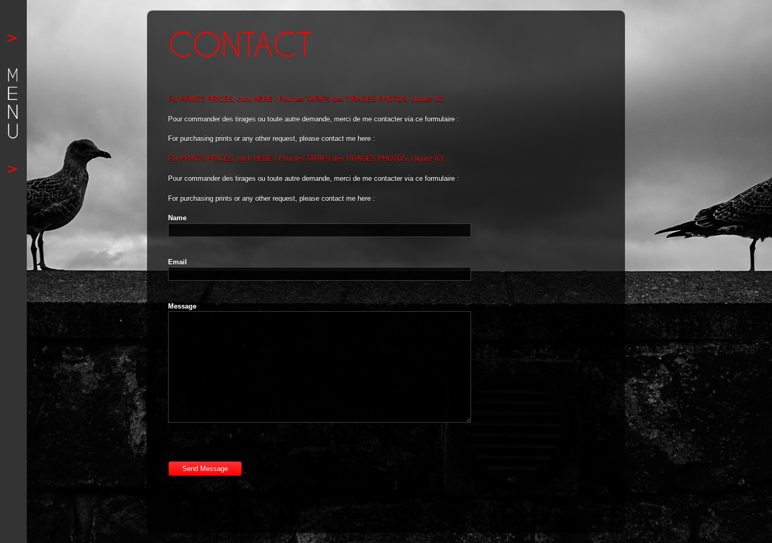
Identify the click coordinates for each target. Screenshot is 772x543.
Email (177, 262)
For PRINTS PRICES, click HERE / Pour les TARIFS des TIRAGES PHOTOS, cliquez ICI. (307, 99)
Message (182, 306)
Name (177, 218)
